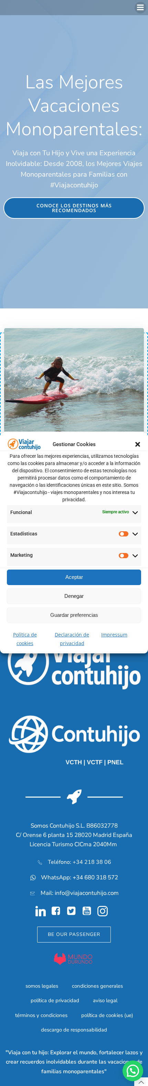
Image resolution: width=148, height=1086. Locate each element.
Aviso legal (105, 1000)
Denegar (74, 596)
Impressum (114, 634)
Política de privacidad (55, 1000)
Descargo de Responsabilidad (74, 1029)
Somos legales (41, 986)
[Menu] (140, 7)
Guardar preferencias (74, 615)
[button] (137, 444)
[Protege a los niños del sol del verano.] (74, 379)
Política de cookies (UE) (107, 1015)
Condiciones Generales (97, 986)
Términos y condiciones (41, 1015)
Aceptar (74, 577)
